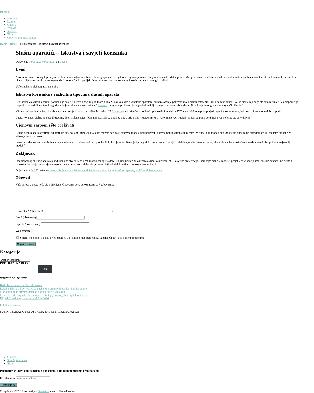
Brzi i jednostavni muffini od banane (21, 285)
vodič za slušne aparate (149, 170)
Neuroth (102, 105)
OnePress (43, 391)
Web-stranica (23, 230)
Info (33, 170)
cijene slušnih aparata (60, 170)
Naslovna (12, 18)
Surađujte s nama (17, 360)
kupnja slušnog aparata (121, 170)
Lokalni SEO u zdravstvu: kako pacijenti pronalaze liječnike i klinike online (43, 288)
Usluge (11, 21)
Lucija (63, 61)
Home (3, 43)
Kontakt (12, 31)
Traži (45, 268)
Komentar (29, 211)
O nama (11, 24)
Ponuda (11, 27)
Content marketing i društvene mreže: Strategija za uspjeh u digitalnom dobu (43, 295)
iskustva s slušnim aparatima (90, 170)
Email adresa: (8, 378)
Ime (26, 217)
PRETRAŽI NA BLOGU (16, 263)
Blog (10, 34)
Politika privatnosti (10, 305)
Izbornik (5, 11)
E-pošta (28, 224)
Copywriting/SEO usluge (21, 37)
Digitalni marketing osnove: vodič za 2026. (24, 298)
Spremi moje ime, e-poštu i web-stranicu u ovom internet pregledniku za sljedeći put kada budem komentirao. (82, 237)
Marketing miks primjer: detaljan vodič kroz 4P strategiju (32, 291)
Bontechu (117, 111)
